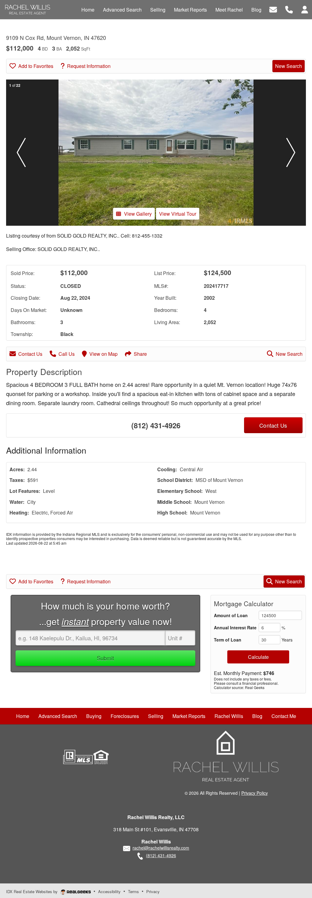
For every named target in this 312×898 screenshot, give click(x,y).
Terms (133, 891)
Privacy (153, 891)
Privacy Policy (254, 793)
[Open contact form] (273, 8)
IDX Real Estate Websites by (32, 891)
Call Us (66, 353)
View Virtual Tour (177, 213)
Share (140, 353)
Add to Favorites (35, 65)
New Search (288, 65)
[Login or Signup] (304, 8)
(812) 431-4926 (155, 425)
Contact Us (30, 353)
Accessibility (109, 891)
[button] (21, 153)
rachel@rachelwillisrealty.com (161, 848)
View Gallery (138, 213)
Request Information (89, 65)
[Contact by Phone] (289, 8)
